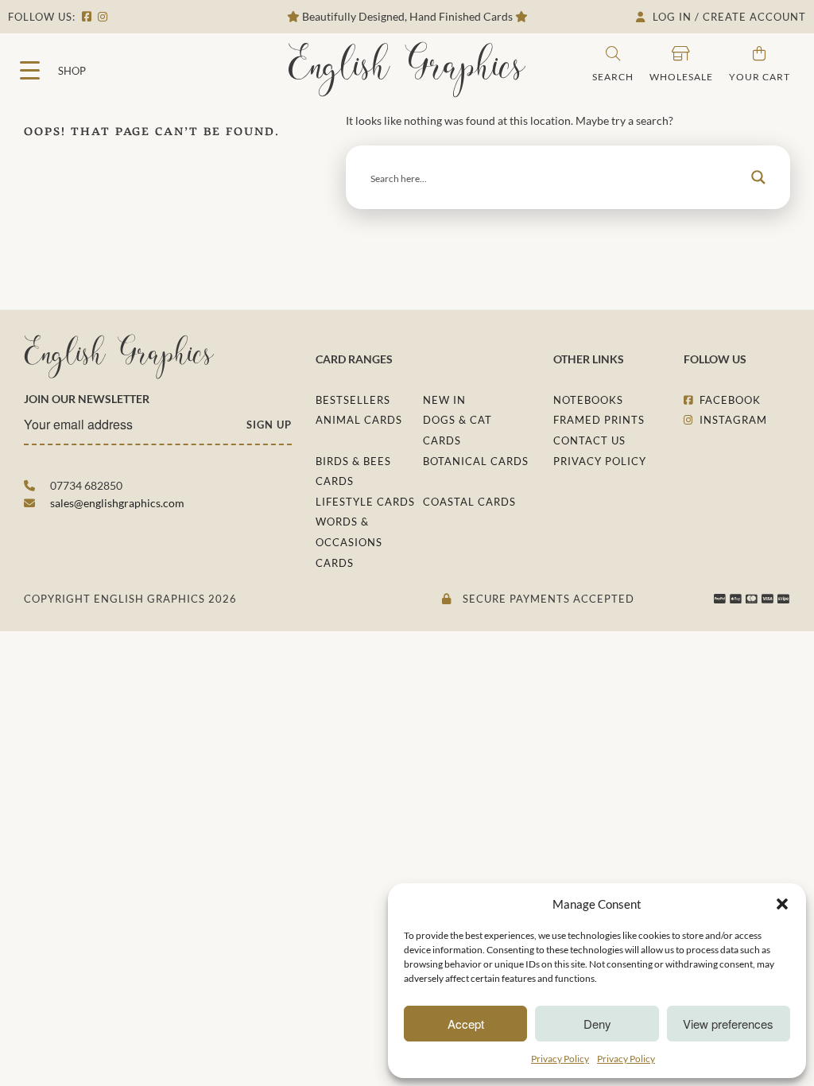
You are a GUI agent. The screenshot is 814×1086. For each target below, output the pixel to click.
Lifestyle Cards (365, 501)
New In (444, 400)
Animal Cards (359, 419)
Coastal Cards (469, 501)
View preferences (728, 1023)
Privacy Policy (560, 1059)
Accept (466, 1023)
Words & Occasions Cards (349, 541)
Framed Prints (599, 419)
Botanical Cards (476, 461)
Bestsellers (353, 400)
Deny (597, 1023)
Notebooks (588, 400)
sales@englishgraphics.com (117, 503)
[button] (782, 904)
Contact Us (589, 440)
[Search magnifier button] (758, 177)
